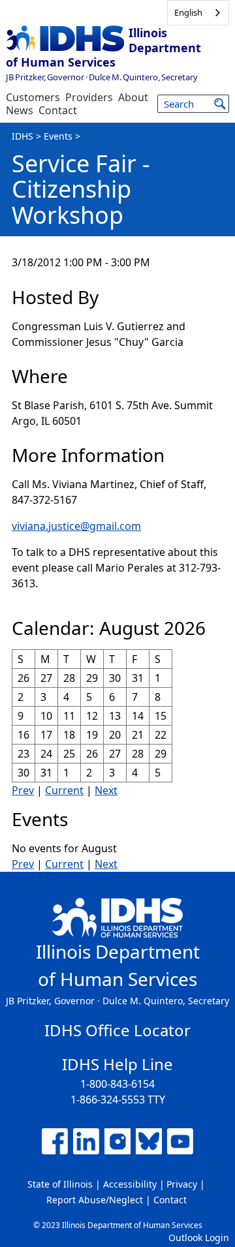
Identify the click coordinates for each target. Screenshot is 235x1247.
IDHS (22, 136)
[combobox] (198, 12)
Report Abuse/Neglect (94, 1199)
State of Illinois (60, 1184)
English (188, 12)
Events (58, 136)
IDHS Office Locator (117, 1030)
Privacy (181, 1184)
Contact (58, 110)
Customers (33, 97)
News (19, 110)
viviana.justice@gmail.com (76, 526)
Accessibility (130, 1184)
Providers (89, 97)
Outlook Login (198, 1237)
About (133, 97)
